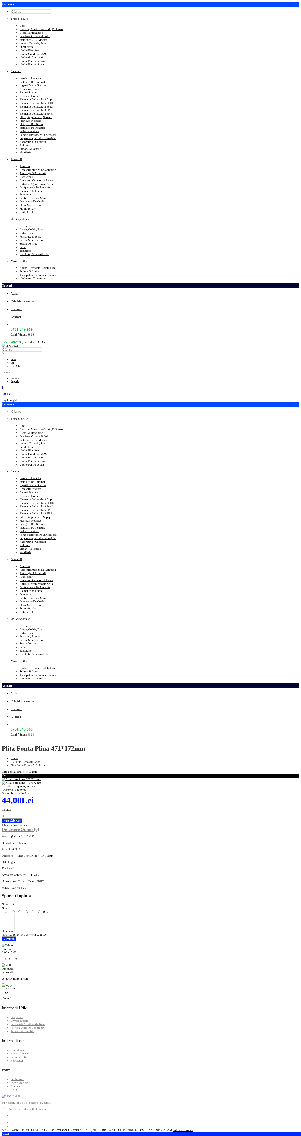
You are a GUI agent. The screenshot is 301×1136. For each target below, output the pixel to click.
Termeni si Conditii (22, 1031)
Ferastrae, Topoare (30, 236)
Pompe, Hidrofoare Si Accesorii (38, 134)
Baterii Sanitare (29, 92)
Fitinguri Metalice (30, 120)
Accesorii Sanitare (30, 89)
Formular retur (19, 1057)
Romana (6, 372)
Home (14, 758)
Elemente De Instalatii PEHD (37, 103)
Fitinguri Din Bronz (31, 124)
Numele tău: (9, 904)
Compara (26, 825)
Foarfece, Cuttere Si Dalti (35, 36)
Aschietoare (27, 176)
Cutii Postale (27, 233)
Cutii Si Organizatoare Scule (37, 184)
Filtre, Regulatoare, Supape (36, 117)
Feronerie (25, 194)
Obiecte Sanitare (29, 131)
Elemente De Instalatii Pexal (36, 106)
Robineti (25, 145)
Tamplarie (26, 250)
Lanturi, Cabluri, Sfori (33, 198)
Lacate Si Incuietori (31, 240)
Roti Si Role (27, 212)
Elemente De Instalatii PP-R (36, 113)
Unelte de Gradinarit (32, 57)
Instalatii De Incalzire (32, 127)
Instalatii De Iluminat (32, 82)
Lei (3, 353)
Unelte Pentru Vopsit (32, 64)
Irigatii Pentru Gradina (33, 85)
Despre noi (17, 1017)
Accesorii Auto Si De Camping (38, 169)
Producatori (17, 1079)
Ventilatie (25, 152)
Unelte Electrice (29, 50)
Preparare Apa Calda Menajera (38, 138)
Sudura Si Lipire (29, 271)
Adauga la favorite (11, 825)
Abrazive (25, 166)
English (15, 381)
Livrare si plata (19, 1020)
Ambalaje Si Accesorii (33, 173)
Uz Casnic (26, 226)
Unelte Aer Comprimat (33, 278)
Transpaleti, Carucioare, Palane (38, 275)
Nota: (5, 908)
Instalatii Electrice (30, 78)
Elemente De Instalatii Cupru (37, 99)
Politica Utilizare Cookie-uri (28, 1027)
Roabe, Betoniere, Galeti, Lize (38, 267)
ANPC (14, 1089)
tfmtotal (6, 998)
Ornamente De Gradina (33, 201)
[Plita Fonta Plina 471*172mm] (21, 779)
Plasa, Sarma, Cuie (30, 205)
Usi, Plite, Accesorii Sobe (34, 254)
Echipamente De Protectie (35, 187)
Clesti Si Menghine (31, 32)
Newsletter (17, 1060)
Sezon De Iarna (28, 243)
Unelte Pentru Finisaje (33, 61)
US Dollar (16, 366)
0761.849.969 (11, 342)
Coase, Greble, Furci (32, 229)
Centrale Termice (30, 96)
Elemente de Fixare (31, 191)
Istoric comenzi (20, 1053)
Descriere (11, 829)
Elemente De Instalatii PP (35, 110)
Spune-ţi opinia (26, 786)
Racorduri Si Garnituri (33, 141)
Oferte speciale (19, 1082)
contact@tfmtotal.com (15, 978)
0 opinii (8, 786)
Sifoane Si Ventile (30, 148)
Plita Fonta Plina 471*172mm (28, 765)
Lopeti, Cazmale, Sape (33, 43)
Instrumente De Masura (33, 39)
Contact (15, 1086)
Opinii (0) (29, 829)
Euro (13, 359)
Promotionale (28, 208)
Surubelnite (26, 46)
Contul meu (18, 1050)
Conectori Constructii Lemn (36, 180)
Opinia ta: (8, 931)
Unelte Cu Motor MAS (33, 54)
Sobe (23, 247)
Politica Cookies (183, 1130)
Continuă (9, 938)
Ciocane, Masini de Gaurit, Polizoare (41, 29)
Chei (22, 25)
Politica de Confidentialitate (28, 1024)
